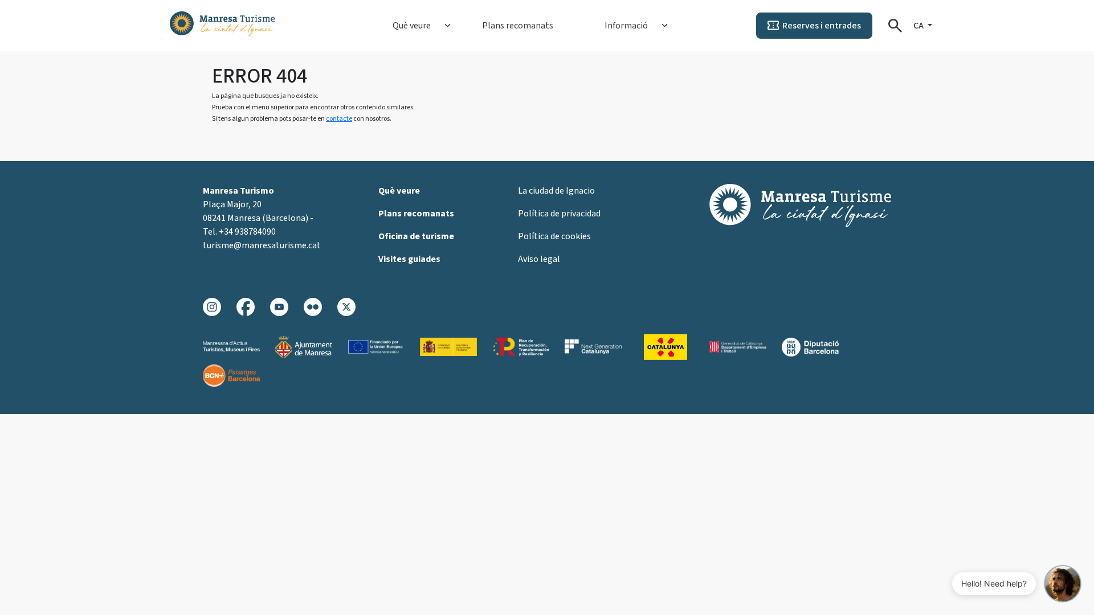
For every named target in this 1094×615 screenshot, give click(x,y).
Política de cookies (554, 236)
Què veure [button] (412, 25)
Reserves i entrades (821, 25)
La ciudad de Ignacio (556, 190)
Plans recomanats (517, 25)
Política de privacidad (559, 213)
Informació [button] (626, 25)
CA (919, 25)
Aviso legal (539, 259)
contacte (339, 119)
